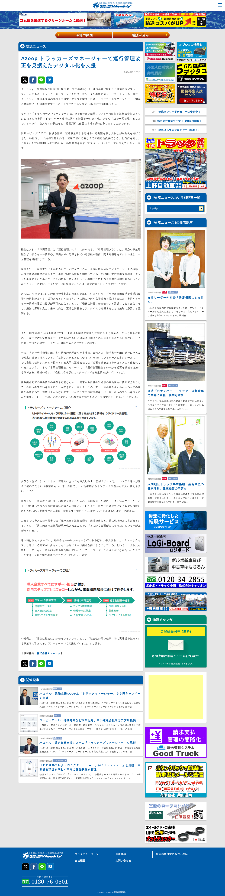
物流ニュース (36, 46)
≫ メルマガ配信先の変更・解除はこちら (176, 664)
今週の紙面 (75, 35)
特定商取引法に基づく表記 (172, 854)
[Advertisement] (176, 697)
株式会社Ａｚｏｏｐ (49, 653)
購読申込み (150, 35)
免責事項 (120, 854)
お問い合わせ (123, 860)
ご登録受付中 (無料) (175, 631)
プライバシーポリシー (88, 854)
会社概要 (80, 860)
